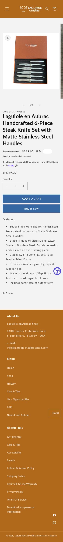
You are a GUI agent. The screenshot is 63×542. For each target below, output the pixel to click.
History (11, 383)
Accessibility (14, 452)
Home (10, 367)
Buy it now (31, 208)
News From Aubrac (18, 415)
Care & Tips (13, 391)
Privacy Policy (15, 491)
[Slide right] (39, 105)
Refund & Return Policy (20, 468)
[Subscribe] (57, 413)
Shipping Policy (16, 476)
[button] (7, 9)
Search (11, 460)
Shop (10, 375)
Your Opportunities (18, 399)
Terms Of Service (17, 499)
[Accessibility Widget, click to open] (57, 271)
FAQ (9, 407)
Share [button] (9, 293)
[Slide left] (24, 105)
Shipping (6, 156)
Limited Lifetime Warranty (22, 483)
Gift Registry (14, 436)
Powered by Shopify (47, 536)
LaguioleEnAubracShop (26, 536)
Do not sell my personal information (20, 509)
